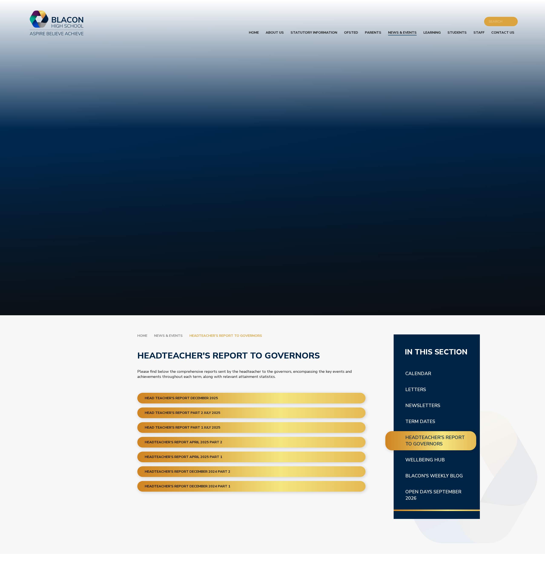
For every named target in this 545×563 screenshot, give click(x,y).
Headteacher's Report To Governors (225, 335)
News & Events (168, 335)
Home (142, 335)
